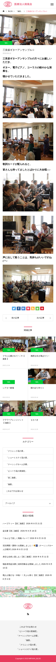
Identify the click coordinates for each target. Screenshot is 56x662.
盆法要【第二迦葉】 (11, 531)
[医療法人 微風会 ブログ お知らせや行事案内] (21, 4)
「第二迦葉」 (12, 478)
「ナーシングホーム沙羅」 (17, 464)
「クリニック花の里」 (15, 451)
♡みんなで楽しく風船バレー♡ (16, 538)
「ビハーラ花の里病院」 (16, 471)
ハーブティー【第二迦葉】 (14, 523)
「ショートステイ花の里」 (17, 458)
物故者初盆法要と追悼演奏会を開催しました (22, 564)
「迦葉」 (6, 43)
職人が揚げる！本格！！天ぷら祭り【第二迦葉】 (24, 575)
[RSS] (28, 614)
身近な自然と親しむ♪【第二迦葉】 (17, 557)
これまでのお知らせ (14, 491)
